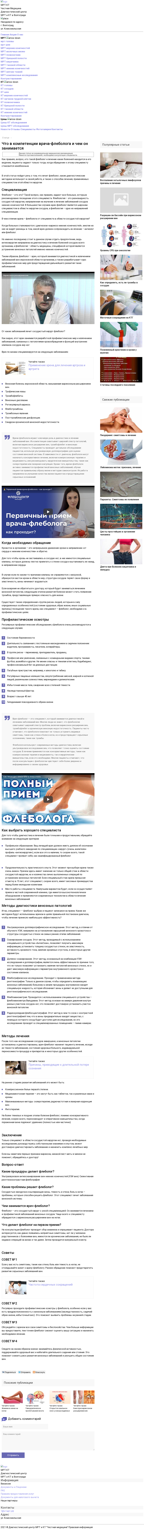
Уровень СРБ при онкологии (115, 250)
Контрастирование (11, 78)
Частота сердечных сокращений (51, 1284)
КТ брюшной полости (12, 105)
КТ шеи (5, 92)
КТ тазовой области (12, 109)
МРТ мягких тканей (11, 71)
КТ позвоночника (10, 102)
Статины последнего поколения (117, 385)
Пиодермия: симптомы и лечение (118, 435)
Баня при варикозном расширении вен (82, 1409)
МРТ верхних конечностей (15, 48)
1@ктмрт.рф (7, 1511)
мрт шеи (5, 44)
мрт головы (7, 41)
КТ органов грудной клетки (16, 99)
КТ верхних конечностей (14, 95)
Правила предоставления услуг (17, 1493)
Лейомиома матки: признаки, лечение (120, 467)
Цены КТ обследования (14, 122)
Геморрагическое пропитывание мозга (35, 1409)
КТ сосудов (7, 88)
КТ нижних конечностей (14, 112)
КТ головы (7, 85)
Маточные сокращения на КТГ (116, 317)
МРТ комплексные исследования (19, 75)
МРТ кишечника (9, 61)
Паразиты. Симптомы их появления (119, 499)
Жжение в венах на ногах (10, 1409)
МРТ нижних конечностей (15, 68)
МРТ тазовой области (13, 65)
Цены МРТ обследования (15, 126)
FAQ (3, 1490)
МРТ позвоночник (11, 55)
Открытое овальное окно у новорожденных (60, 1409)
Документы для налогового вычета (20, 1497)
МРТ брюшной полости (14, 58)
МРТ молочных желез (13, 51)
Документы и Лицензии (13, 1487)
